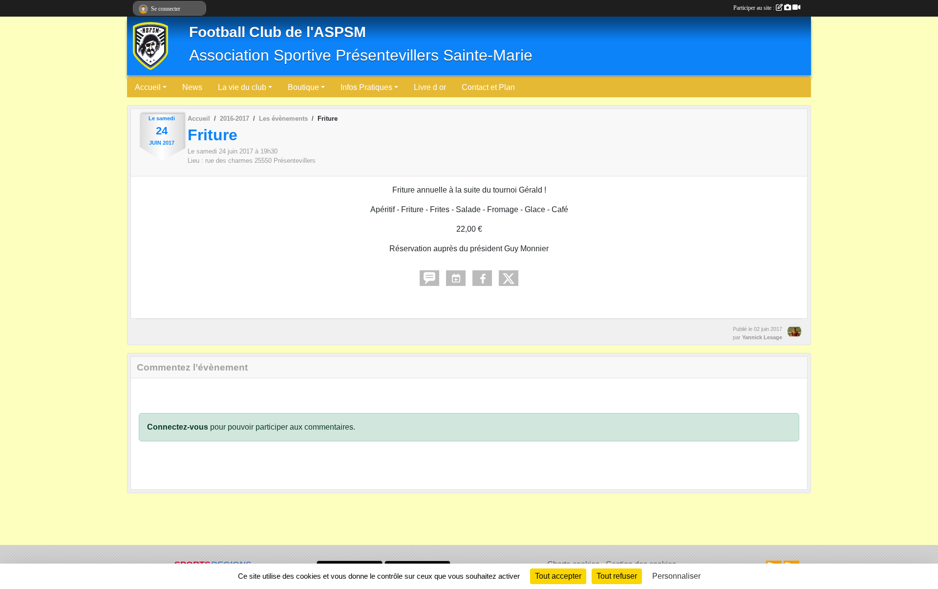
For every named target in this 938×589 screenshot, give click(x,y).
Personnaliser (676, 576)
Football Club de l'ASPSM (277, 32)
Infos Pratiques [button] (366, 87)
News (192, 87)
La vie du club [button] (242, 87)
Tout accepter (558, 576)
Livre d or (430, 87)
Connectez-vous (177, 427)
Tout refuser (617, 576)
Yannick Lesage (762, 337)
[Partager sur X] (508, 278)
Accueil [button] (148, 87)
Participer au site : (754, 7)
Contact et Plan (488, 87)
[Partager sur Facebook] (482, 278)
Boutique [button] (303, 87)
